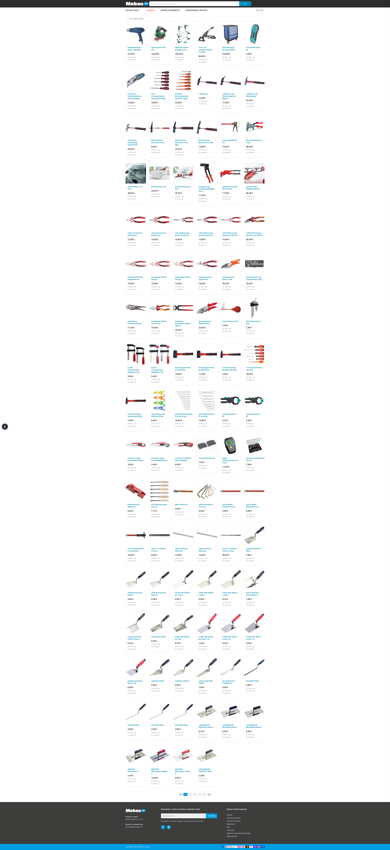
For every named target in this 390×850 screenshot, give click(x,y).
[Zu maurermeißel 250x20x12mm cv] (254, 491)
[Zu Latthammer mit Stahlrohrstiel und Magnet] (230, 80)
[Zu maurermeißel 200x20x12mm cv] (230, 491)
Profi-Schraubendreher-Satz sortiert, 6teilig (158, 96)
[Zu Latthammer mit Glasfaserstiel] (254, 80)
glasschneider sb (181, 504)
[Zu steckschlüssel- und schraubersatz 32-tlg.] (254, 264)
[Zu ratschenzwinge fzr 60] (230, 400)
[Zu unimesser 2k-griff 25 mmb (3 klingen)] (183, 445)
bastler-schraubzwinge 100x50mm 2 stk (157, 370)
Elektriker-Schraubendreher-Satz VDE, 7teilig (182, 96)
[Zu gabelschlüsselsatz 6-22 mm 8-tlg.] (207, 400)
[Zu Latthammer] (207, 80)
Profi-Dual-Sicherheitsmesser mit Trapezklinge (135, 96)
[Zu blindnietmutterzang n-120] (254, 127)
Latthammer (203, 94)
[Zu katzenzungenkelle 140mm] (207, 667)
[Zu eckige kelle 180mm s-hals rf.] (230, 579)
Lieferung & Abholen (234, 818)
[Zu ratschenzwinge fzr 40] (254, 400)
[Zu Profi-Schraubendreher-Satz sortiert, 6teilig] (159, 80)
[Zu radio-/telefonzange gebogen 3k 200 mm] (230, 220)
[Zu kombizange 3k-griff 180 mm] (159, 264)
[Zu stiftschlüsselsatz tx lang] (254, 308)
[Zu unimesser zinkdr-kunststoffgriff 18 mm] (159, 445)
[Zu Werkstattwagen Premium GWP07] (230, 34)
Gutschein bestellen (233, 821)
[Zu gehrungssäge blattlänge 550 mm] (254, 173)
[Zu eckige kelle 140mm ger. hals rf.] (183, 579)
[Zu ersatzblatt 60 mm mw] (207, 445)
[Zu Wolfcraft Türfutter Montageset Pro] (183, 34)
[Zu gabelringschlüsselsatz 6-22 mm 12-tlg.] (183, 400)
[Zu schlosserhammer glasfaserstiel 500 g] (230, 354)
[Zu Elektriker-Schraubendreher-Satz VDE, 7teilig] (183, 80)
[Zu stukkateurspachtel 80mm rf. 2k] (136, 667)
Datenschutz (231, 824)
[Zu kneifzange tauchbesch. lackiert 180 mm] (183, 308)
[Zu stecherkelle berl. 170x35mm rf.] (230, 667)
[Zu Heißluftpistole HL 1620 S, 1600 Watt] (136, 34)
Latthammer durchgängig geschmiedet (132, 142)
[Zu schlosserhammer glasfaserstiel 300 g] (136, 400)
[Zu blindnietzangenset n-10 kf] (183, 173)
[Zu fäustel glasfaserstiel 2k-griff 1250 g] (183, 354)
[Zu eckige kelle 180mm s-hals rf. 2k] (254, 623)
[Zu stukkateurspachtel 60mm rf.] (136, 579)
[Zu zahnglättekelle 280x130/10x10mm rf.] (254, 711)
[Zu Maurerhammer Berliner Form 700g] (207, 127)
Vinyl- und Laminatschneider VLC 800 (205, 50)
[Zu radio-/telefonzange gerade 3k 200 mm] (183, 220)
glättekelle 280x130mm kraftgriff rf (159, 771)
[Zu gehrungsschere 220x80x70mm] (207, 308)
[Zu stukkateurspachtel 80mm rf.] (159, 579)
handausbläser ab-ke (230, 321)
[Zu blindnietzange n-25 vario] (136, 173)
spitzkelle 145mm (157, 681)
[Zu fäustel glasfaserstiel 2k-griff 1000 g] (207, 354)
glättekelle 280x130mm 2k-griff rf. (182, 771)
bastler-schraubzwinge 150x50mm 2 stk (134, 370)
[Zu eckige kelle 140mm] (159, 623)
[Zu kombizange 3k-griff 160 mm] (183, 264)
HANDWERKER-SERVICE (196, 10)
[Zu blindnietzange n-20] (159, 173)
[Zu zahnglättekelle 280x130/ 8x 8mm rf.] (230, 711)
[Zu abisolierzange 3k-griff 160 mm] (207, 264)
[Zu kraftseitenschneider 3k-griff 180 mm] (136, 264)
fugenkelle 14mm (181, 725)
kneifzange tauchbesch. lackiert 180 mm (182, 323)
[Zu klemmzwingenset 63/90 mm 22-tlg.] (159, 400)
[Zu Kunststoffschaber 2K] (254, 34)
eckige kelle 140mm (158, 637)
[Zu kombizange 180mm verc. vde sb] (159, 308)
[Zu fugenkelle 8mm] (136, 711)
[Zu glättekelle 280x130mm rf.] (136, 756)
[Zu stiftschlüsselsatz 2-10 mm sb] (207, 491)
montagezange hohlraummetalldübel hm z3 (207, 189)
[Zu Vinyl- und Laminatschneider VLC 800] (207, 34)
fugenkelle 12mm (157, 725)
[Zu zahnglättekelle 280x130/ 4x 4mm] (207, 756)
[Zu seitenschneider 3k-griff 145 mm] (159, 220)
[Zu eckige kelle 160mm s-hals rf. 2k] (230, 623)
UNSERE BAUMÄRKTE (170, 10)
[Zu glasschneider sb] (183, 491)
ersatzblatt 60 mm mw (207, 458)
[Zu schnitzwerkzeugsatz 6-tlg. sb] (159, 491)
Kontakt (229, 815)
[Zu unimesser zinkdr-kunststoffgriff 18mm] (136, 445)
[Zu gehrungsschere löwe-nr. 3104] (230, 264)
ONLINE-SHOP (132, 10)
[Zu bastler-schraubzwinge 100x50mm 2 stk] (159, 354)
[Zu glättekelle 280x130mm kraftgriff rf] (159, 756)
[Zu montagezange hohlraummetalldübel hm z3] (207, 173)
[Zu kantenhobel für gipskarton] (136, 491)
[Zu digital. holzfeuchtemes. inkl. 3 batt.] (230, 445)
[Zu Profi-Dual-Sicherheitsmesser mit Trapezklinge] (136, 80)
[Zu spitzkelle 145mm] (159, 667)
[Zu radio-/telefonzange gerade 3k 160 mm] (207, 220)
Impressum (231, 830)
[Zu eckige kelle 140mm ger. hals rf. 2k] (207, 623)
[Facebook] (163, 827)
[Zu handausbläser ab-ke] (230, 308)
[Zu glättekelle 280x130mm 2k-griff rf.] (183, 756)
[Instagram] (169, 827)
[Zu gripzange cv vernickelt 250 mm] (136, 308)
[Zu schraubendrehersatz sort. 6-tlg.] (254, 354)
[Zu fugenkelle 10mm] (254, 667)
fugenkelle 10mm (252, 681)
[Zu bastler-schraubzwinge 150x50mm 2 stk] (136, 354)
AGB (228, 827)
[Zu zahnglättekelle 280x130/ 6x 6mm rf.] (207, 711)
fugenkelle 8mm (134, 725)
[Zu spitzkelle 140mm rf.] (183, 667)
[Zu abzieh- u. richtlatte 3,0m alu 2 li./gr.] (230, 535)
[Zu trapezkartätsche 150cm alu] (183, 535)
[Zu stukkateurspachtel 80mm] (254, 535)
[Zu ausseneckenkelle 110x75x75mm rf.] (136, 623)
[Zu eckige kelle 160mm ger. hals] (183, 623)
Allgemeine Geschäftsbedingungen (239, 833)
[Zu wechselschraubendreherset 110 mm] (254, 445)
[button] (5, 426)
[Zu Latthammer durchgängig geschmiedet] (136, 127)
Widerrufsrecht (232, 836)
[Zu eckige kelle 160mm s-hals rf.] (207, 579)
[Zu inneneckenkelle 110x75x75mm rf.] (254, 579)
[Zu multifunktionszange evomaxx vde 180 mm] (254, 220)
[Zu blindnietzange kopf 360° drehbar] (230, 173)
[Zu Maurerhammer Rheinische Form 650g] (183, 127)
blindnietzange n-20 (158, 187)
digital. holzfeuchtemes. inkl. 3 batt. (230, 460)
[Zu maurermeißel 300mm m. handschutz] (136, 535)
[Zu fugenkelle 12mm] (159, 711)
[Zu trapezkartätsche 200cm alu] (207, 535)
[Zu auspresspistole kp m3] (230, 127)
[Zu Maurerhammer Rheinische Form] (159, 127)
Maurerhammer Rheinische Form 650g (181, 142)
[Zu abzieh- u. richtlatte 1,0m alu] (159, 535)
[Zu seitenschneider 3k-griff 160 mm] (136, 220)
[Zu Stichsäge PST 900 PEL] (159, 34)
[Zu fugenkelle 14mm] (183, 711)
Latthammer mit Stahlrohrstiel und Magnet (229, 96)
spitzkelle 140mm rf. (182, 681)
